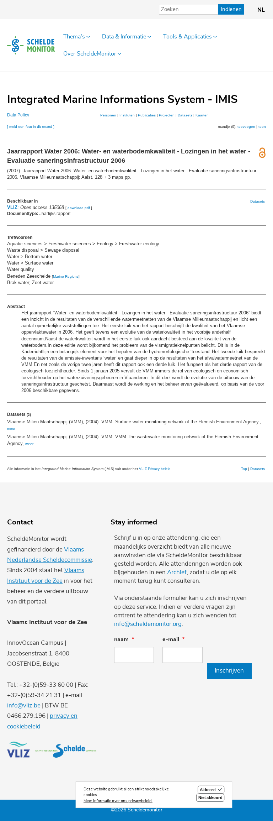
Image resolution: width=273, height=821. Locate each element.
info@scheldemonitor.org (148, 624)
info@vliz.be (24, 705)
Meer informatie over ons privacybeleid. (118, 801)
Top (244, 469)
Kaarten (202, 115)
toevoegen (246, 127)
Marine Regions (66, 276)
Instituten (127, 115)
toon (262, 127)
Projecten (167, 115)
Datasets (185, 115)
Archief (177, 572)
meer (11, 428)
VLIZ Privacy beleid (155, 469)
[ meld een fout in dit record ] (30, 127)
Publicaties (147, 115)
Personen (108, 115)
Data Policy (18, 115)
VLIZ (12, 207)
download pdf (79, 208)
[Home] (31, 45)
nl (261, 10)
